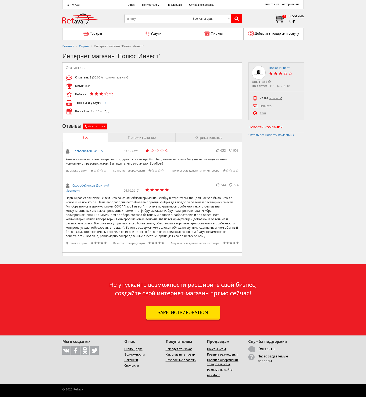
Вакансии (131, 360)
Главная (68, 46)
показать (275, 98)
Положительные (142, 137)
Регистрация (271, 4)
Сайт (263, 113)
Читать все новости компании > (271, 135)
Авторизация (290, 4)
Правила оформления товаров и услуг (222, 362)
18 (105, 103)
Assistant (213, 375)
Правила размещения (222, 354)
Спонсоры (131, 365)
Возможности (134, 354)
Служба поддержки (202, 5)
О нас (131, 5)
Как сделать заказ (179, 349)
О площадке (133, 349)
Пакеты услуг (216, 349)
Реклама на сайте (220, 370)
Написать (266, 106)
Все (85, 137)
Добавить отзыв (95, 126)
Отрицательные (208, 137)
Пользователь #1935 (87, 151)
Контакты (266, 348)
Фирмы (84, 46)
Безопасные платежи (181, 360)
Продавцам (174, 5)
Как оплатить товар (180, 354)
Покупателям (150, 5)
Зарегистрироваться (183, 312)
